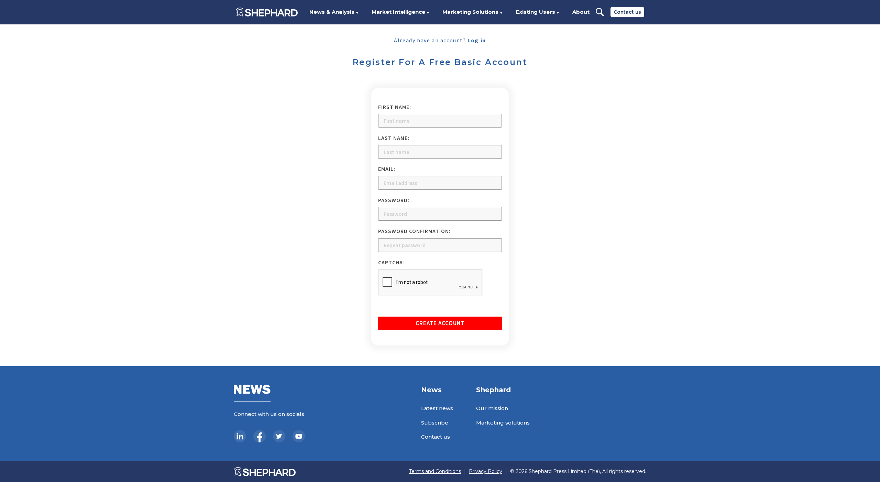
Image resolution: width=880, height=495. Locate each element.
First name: (394, 106)
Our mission (492, 408)
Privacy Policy (485, 471)
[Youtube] (299, 436)
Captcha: (391, 262)
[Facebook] (259, 436)
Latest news (437, 408)
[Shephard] (267, 12)
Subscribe (434, 422)
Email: (386, 168)
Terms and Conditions (435, 471)
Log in (477, 40)
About (581, 12)
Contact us (627, 12)
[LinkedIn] (240, 436)
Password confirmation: (414, 231)
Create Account (440, 323)
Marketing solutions (503, 422)
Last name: (393, 137)
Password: (393, 200)
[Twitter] (279, 436)
